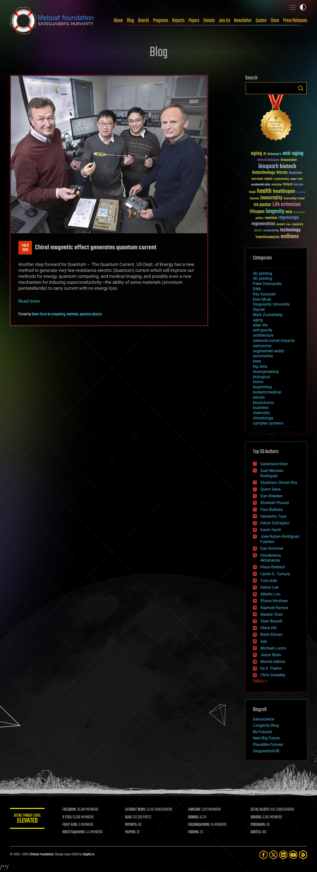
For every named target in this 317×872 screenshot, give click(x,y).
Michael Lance (273, 648)
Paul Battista (271, 509)
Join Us (224, 21)
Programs (160, 21)
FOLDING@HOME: (199, 825)
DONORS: (193, 817)
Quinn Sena (270, 489)
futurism (298, 185)
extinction (276, 184)
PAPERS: (130, 832)
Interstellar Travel (294, 199)
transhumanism (267, 237)
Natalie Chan (271, 614)
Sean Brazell (271, 621)
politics (260, 218)
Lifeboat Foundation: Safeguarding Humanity (52, 20)
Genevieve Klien (274, 464)
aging (256, 153)
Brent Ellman (271, 634)
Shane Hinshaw (274, 600)
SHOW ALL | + (260, 681)
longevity (275, 211)
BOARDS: (256, 817)
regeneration (263, 224)
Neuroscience (299, 212)
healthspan (284, 191)
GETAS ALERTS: (260, 809)
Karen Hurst (39, 314)
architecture (263, 335)
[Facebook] (263, 854)
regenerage (288, 217)
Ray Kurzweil (264, 294)
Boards (143, 21)
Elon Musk (262, 299)
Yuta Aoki (268, 580)
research (280, 224)
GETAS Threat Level (27, 819)
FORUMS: (193, 832)
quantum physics (91, 314)
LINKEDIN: (194, 809)
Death (300, 179)
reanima (271, 218)
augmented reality (268, 351)
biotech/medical (267, 392)
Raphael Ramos (274, 607)
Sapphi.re (88, 854)
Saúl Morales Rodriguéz (271, 473)
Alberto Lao (270, 594)
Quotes (261, 21)
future (287, 184)
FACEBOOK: (69, 809)
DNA (257, 289)
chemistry (261, 412)
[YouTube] (293, 854)
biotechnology (263, 172)
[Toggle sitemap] (293, 7)
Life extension (286, 204)
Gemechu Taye (273, 516)
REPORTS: (131, 825)
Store (275, 21)
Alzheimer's (274, 154)
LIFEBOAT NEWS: (135, 809)
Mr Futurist (262, 731)
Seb (263, 641)
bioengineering (266, 371)
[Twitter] (273, 854)
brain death (257, 179)
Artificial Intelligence (268, 160)
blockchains (263, 402)
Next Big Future (266, 738)
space (258, 230)
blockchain (295, 173)
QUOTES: (256, 832)
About (118, 21)
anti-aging (293, 153)
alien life (260, 325)
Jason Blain (270, 655)
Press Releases (295, 21)
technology (290, 230)
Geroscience (263, 719)
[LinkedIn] (283, 854)
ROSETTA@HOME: (73, 832)
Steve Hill (268, 627)
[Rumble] (303, 854)
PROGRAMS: (258, 825)
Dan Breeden (271, 496)
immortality (271, 198)
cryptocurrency (281, 179)
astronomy (262, 345)
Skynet (259, 309)
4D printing (262, 278)
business (260, 407)
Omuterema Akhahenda (270, 558)
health (264, 191)
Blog (130, 21)
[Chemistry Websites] (276, 119)
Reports (178, 21)
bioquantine (289, 160)
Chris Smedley (272, 675)
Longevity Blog (266, 725)
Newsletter (243, 21)
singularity (297, 224)
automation (263, 356)
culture (293, 179)
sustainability (271, 231)
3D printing (262, 273)
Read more (29, 301)
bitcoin (282, 172)
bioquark (268, 166)
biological (261, 376)
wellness (290, 236)
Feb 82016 (25, 247)
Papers (193, 21)
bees (257, 361)
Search (301, 88)
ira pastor (262, 205)
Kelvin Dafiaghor (275, 523)
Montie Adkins (272, 661)
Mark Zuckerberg (267, 314)
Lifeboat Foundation (41, 854)
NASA (289, 212)
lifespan (257, 212)
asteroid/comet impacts (274, 340)
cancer (268, 179)
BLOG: (128, 817)
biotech (288, 166)
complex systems (268, 423)
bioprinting (262, 387)
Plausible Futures (268, 744)
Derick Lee (269, 587)
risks (288, 224)
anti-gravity (262, 330)
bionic (258, 381)
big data (260, 366)
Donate (209, 21)
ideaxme (254, 199)
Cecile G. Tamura (275, 574)
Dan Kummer (271, 548)
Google (252, 192)
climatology (263, 418)
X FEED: (67, 817)
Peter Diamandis (267, 283)
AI (264, 154)
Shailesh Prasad (274, 502)
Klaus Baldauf (272, 567)
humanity (301, 192)
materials (72, 314)
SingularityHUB (266, 751)
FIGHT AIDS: (70, 825)
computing (58, 314)
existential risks (260, 185)
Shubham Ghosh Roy (278, 482)
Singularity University (271, 304)
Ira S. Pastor (271, 668)
